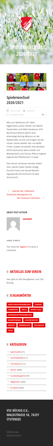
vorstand (30, 110)
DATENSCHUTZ (14, 435)
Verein (21, 114)
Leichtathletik (31, 320)
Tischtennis (16, 363)
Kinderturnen (14, 320)
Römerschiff (24, 325)
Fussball (13, 114)
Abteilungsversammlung (19, 304)
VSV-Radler (39, 325)
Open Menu (45, 23)
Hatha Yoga (36, 309)
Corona (38, 304)
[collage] (26, 81)
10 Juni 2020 (15, 110)
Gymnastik (13, 309)
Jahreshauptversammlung (20, 315)
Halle (24, 309)
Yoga (10, 330)
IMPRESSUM (13, 432)
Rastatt (11, 325)
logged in (24, 246)
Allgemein (15, 381)
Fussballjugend (17, 375)
